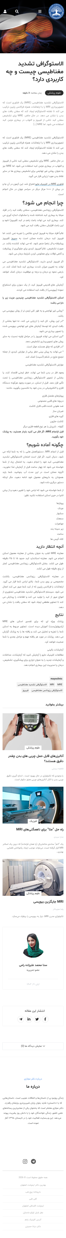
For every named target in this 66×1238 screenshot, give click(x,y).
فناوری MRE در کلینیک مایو (49, 184)
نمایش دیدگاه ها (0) (31, 1046)
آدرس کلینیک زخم (33, 1219)
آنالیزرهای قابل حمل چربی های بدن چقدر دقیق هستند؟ (35, 759)
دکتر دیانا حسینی (33, 1226)
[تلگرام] (33, 1161)
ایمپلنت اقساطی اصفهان (33, 1205)
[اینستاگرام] (25, 1161)
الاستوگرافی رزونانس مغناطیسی (47, 690)
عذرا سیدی (58, 837)
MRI (52, 684)
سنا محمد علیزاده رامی (33, 965)
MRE (59, 684)
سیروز (14, 238)
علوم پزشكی (54, 93)
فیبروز (25, 690)
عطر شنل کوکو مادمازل (33, 1212)
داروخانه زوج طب (33, 1192)
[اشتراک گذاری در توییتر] (37, 1019)
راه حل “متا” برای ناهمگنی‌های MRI (39, 829)
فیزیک (33, 821)
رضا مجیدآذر (58, 909)
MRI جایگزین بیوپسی (48, 901)
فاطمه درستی (57, 768)
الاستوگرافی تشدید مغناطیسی (32, 684)
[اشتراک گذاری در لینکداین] (29, 1019)
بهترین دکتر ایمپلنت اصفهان (33, 1185)
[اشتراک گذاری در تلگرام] (20, 1019)
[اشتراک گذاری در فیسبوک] (45, 1019)
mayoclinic (56, 678)
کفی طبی (33, 1198)
